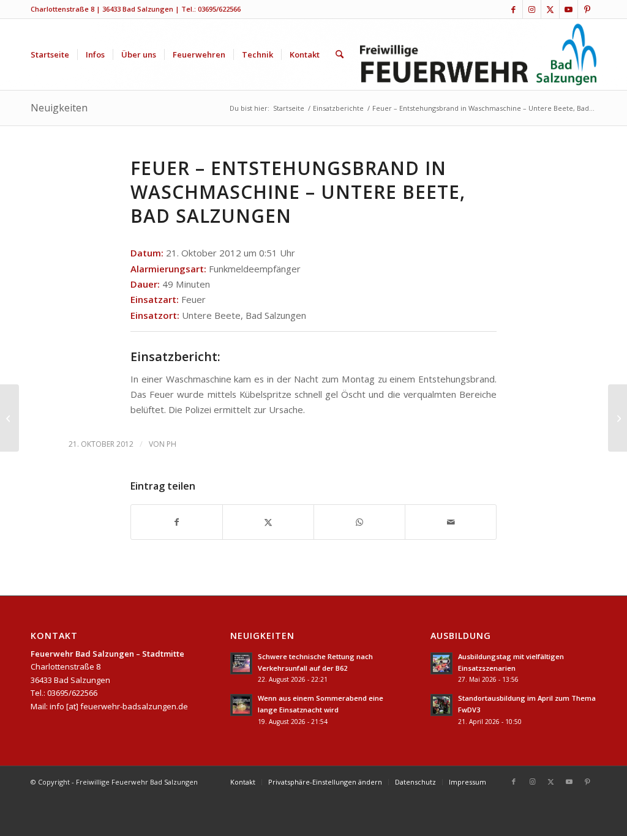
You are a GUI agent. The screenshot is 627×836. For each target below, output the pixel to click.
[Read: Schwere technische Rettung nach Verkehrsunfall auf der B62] (241, 663)
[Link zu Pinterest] (587, 9)
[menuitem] (50, 54)
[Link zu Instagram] (532, 9)
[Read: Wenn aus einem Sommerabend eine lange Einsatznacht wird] (241, 705)
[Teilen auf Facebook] (176, 522)
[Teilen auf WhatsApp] (359, 522)
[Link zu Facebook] (513, 9)
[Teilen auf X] (268, 522)
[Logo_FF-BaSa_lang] (478, 54)
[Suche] (339, 54)
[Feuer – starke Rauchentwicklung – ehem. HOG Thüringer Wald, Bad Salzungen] (9, 418)
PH (171, 444)
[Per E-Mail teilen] (450, 522)
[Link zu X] (550, 9)
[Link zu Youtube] (568, 9)
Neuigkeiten (59, 107)
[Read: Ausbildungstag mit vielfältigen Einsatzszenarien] (441, 663)
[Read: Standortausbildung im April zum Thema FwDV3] (441, 705)
